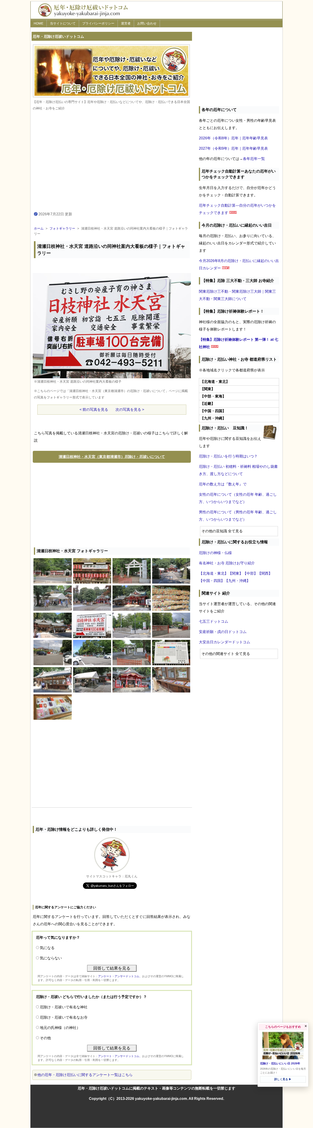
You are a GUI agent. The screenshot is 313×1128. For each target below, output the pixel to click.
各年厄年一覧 (254, 159)
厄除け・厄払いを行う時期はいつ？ (228, 456)
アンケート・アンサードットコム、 (120, 976)
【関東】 (235, 573)
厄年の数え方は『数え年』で (223, 484)
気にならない (51, 958)
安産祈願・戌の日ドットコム (223, 632)
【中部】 (250, 573)
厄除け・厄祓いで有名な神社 (64, 1007)
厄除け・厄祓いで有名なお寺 (64, 1017)
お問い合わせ (146, 23)
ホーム (39, 228)
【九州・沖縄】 (237, 581)
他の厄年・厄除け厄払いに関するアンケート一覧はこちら (85, 1075)
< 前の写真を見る (94, 409)
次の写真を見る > (129, 409)
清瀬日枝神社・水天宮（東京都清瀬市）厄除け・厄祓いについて (112, 457)
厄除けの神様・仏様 (215, 553)
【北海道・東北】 (213, 573)
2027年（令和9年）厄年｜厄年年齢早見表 (233, 148)
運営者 (126, 23)
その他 (45, 1038)
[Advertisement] (112, 504)
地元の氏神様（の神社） (60, 1028)
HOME (38, 23)
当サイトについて (63, 23)
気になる (47, 948)
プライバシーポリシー (98, 23)
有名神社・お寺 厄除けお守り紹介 (227, 563)
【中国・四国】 (212, 581)
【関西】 (265, 573)
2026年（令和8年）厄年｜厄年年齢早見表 (233, 138)
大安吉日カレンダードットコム (224, 642)
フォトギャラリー (62, 228)
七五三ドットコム (213, 621)
